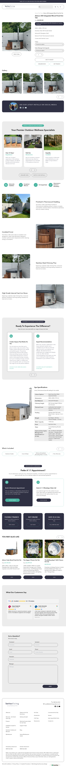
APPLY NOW (12, 524)
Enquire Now (25, 175)
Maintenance (9, 734)
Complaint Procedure (25, 764)
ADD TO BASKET (49, 59)
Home (36, 13)
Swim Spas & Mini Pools (53, 718)
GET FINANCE (57, 64)
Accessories (37, 715)
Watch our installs (39, 175)
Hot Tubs (41, 13)
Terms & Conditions (6, 764)
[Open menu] (60, 7)
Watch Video (17, 54)
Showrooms (37, 721)
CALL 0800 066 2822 (54, 524)
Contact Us (50, 721)
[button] (59, 612)
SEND (50, 686)
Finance (7, 721)
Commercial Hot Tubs (53, 712)
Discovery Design (43, 764)
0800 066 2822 (56, 702)
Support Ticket (23, 725)
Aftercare (8, 712)
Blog (21, 730)
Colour (36, 41)
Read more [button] (10, 617)
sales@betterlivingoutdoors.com (52, 704)
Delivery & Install (24, 717)
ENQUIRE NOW (42, 64)
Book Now (12, 500)
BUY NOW (33, 524)
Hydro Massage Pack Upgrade (42, 48)
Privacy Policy (16, 764)
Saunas (49, 715)
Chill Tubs (36, 718)
